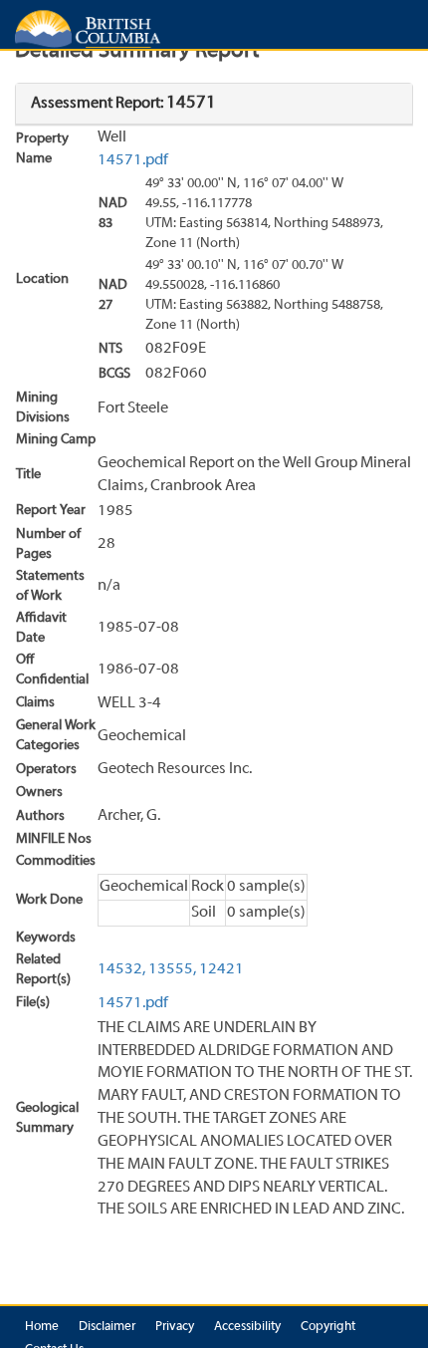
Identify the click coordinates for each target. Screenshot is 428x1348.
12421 (221, 969)
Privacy (174, 1327)
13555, (172, 969)
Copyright (328, 1327)
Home (42, 1327)
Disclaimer (107, 1327)
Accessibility (247, 1327)
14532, (121, 969)
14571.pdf (133, 160)
